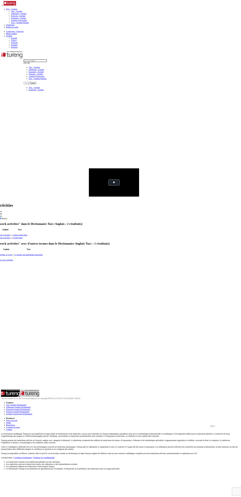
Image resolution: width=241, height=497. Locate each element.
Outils (8, 423)
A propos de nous (13, 427)
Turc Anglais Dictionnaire (16, 405)
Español (14, 45)
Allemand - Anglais (18, 14)
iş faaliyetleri (18, 238)
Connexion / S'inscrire (15, 31)
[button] (11, 9)
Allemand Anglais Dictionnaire (18, 407)
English (14, 38)
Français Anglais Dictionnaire (17, 412)
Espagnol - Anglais (18, 18)
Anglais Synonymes (19, 20)
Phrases (4, 218)
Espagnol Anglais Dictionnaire (18, 409)
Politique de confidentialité (43, 458)
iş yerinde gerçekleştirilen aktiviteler (28, 255)
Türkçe (14, 40)
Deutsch (14, 47)
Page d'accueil (11, 420)
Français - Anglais (18, 16)
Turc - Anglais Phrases (20, 23)
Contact (9, 429)
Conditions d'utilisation (23, 458)
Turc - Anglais (16, 11)
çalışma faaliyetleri (20, 235)
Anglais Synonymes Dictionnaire (19, 414)
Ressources (10, 425)
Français (14, 43)
